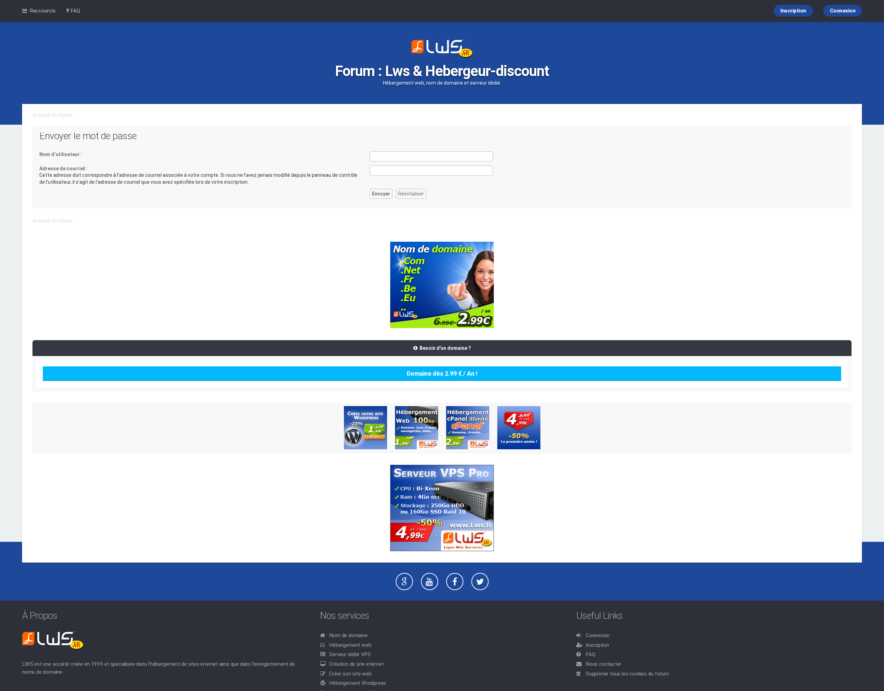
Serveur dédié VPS (350, 654)
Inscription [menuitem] (793, 11)
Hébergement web (350, 645)
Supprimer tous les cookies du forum (627, 674)
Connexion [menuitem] (843, 11)
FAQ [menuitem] (74, 11)
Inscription (597, 645)
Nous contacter (603, 664)
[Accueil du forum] (442, 49)
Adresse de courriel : (63, 168)
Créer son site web (350, 674)
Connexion (597, 635)
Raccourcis (43, 11)
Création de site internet (356, 664)
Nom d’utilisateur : (60, 154)
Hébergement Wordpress (357, 683)
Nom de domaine (348, 635)
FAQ (590, 654)
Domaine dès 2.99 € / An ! (442, 373)
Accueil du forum (52, 115)
